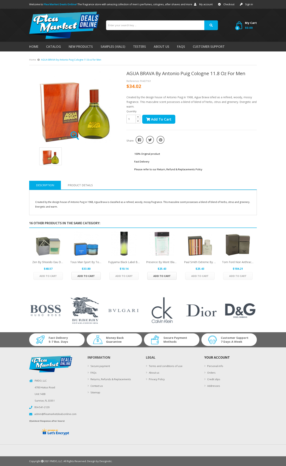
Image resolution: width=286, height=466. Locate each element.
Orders (211, 372)
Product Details (80, 185)
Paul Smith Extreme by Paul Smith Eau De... (200, 262)
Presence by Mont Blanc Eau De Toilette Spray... (162, 262)
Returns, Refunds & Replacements (110, 379)
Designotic (105, 461)
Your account (217, 357)
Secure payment (100, 366)
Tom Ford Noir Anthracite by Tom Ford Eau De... (238, 262)
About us (153, 372)
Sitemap (95, 392)
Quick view (48, 244)
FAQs (93, 372)
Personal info (215, 366)
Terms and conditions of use (165, 366)
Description (45, 185)
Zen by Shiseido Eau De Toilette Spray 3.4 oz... (48, 262)
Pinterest (160, 140)
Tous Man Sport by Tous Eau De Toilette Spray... (86, 262)
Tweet (150, 140)
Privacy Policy (156, 379)
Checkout (228, 4)
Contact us (96, 386)
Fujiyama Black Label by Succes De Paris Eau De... (124, 262)
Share (139, 140)
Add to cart (160, 119)
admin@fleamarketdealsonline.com (55, 414)
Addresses (213, 386)
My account (206, 4)
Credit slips (213, 379)
